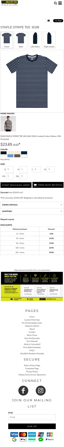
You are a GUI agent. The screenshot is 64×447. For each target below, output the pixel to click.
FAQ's (32, 350)
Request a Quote (32, 326)
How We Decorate (32, 338)
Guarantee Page (32, 368)
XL (45, 169)
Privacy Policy (32, 371)
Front (7, 46)
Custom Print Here (32, 320)
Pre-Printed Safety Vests (32, 323)
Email (10, 412)
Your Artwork (32, 341)
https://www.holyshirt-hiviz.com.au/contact (32, 270)
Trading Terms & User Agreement (32, 374)
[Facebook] (23, 391)
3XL (17, 176)
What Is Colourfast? (32, 344)
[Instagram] (41, 391)
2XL (4, 176)
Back (21, 46)
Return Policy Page (32, 365)
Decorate (4, 192)
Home (32, 317)
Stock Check (32, 335)
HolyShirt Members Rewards (32, 353)
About (32, 329)
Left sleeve (35, 46)
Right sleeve (49, 46)
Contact (32, 332)
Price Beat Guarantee (32, 347)
